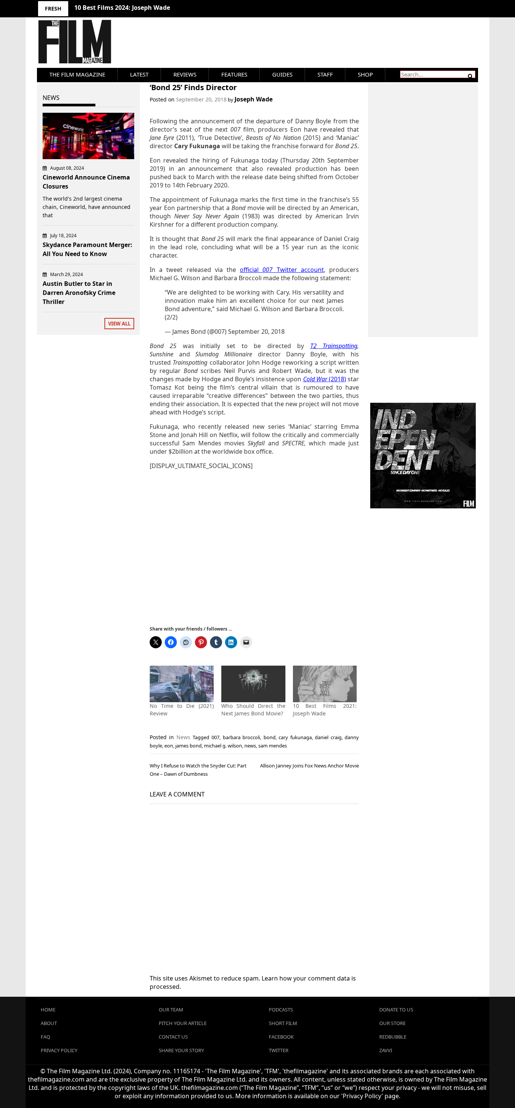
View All (119, 323)
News (183, 737)
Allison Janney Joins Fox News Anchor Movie (309, 765)
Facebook (281, 1036)
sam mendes (272, 745)
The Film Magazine (77, 74)
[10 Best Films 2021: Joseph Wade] (325, 684)
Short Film (283, 1023)
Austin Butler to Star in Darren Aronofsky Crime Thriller (79, 292)
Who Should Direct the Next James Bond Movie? (253, 709)
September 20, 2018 (256, 331)
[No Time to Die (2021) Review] (182, 684)
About (49, 1023)
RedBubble (392, 1036)
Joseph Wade (254, 99)
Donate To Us (396, 1009)
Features (234, 74)
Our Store (392, 1023)
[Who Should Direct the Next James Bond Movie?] (253, 684)
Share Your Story (181, 1050)
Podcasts (281, 1009)
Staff (325, 74)
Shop (365, 74)
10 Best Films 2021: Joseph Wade (325, 709)
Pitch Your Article (183, 1023)
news (250, 745)
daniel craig (328, 737)
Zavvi (385, 1050)
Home (48, 1009)
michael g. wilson (223, 745)
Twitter (278, 1050)
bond (270, 737)
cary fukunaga (295, 737)
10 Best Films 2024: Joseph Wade (122, 7)
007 (215, 737)
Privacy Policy (59, 1050)
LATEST (139, 74)
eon (168, 745)
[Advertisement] (254, 547)
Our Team (171, 1009)
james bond (188, 745)
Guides (282, 74)
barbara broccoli (242, 737)
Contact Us (173, 1036)
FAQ (45, 1036)
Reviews (184, 74)
